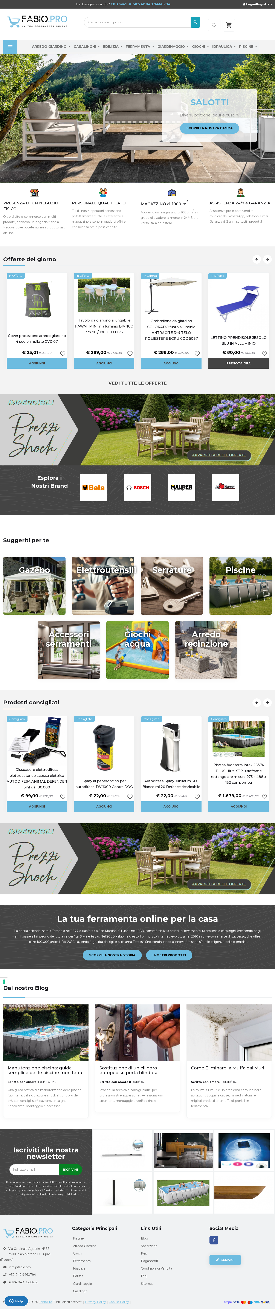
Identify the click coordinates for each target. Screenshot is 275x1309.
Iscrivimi (70, 1170)
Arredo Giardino (50, 47)
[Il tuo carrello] (229, 25)
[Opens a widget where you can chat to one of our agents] (16, 1301)
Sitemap (147, 1284)
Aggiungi (37, 363)
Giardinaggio (171, 47)
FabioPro (45, 1302)
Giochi (199, 47)
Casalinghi (85, 47)
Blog (144, 1238)
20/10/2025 (139, 1082)
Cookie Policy (119, 1302)
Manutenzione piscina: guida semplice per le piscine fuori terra (45, 1070)
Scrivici (227, 1260)
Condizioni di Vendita (156, 1268)
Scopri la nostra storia (112, 955)
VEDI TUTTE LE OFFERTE (137, 383)
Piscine (246, 47)
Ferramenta (138, 47)
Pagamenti (149, 1261)
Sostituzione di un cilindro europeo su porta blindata (128, 1070)
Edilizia (111, 47)
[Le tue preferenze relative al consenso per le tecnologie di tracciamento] (4, 982)
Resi (144, 1253)
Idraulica (222, 47)
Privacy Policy (95, 1302)
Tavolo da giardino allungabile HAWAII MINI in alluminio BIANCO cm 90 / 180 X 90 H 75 (104, 326)
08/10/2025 (230, 1082)
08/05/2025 (47, 1082)
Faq (144, 1276)
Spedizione (149, 1246)
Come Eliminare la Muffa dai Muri (227, 1067)
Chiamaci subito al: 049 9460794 (140, 4)
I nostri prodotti (169, 955)
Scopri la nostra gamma (209, 137)
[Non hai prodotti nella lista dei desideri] (214, 25)
